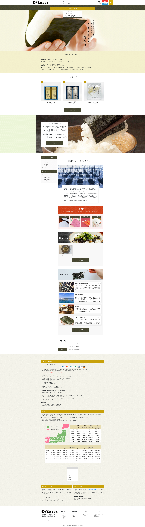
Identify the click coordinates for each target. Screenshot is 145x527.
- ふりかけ (63, 517)
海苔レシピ (60, 6)
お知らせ (71, 6)
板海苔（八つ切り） (48, 162)
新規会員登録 (105, 1)
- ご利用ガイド (85, 515)
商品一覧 (54, 6)
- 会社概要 (85, 511)
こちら (64, 61)
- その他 (62, 518)
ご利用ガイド (77, 6)
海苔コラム (66, 6)
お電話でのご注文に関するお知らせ (72, 16)
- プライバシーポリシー (98, 511)
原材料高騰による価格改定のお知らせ (72, 15)
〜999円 (45, 174)
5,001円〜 (46, 180)
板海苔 (45, 160)
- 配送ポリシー (97, 515)
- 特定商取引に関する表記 (98, 514)
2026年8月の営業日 (68, 13)
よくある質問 (89, 6)
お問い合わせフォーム (92, 489)
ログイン (105, 3)
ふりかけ (45, 165)
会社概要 (83, 6)
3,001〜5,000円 (47, 179)
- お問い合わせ (85, 514)
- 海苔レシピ (74, 516)
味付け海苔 (46, 164)
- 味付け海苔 (63, 516)
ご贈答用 (70, 8)
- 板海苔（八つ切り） (65, 515)
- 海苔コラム (74, 515)
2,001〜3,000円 (47, 177)
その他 (45, 167)
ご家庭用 (75, 8)
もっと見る (80, 260)
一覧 (62, 349)
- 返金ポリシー (97, 516)
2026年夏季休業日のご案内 (70, 11)
